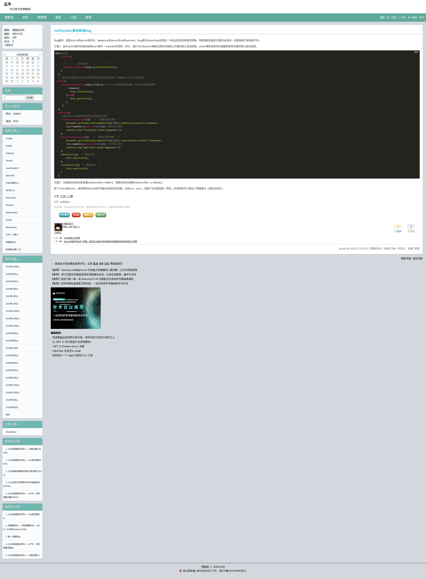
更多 (8, 415)
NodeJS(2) (11, 198)
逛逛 (106, 263)
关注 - (76, 227)
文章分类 (11, 424)
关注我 (76, 215)
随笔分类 (11, 131)
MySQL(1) (10, 190)
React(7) (10, 205)
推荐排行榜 (12, 507)
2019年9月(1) (12, 333)
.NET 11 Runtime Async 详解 (68, 346)
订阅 (73, 17)
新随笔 (41, 17)
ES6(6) (9, 146)
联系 (58, 17)
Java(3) (9, 161)
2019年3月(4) (12, 370)
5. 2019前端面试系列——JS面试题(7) (22, 555)
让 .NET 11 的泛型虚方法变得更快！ (72, 341)
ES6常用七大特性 (72, 238)
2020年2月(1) (12, 296)
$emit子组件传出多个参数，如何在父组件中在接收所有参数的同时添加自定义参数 (100, 241)
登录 (95, 263)
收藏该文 (88, 215)
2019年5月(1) (12, 363)
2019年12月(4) (12, 311)
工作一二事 (66, 196)
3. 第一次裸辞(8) (13, 537)
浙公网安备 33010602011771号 (200, 570)
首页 (25, 17)
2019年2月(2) (12, 378)
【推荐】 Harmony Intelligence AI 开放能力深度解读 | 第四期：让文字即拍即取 (94, 270)
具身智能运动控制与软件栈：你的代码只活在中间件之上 (83, 337)
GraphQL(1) (11, 432)
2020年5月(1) (12, 274)
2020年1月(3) (12, 304)
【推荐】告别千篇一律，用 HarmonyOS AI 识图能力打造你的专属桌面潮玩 (92, 279)
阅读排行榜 (12, 441)
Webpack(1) (11, 227)
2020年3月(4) (12, 289)
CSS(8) (9, 138)
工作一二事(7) (12, 235)
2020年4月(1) (12, 281)
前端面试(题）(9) (13, 249)
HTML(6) (10, 153)
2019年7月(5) (12, 348)
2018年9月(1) (12, 400)
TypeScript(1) (12, 212)
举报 (416, 248)
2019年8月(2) (12, 341)
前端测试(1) (11, 242)
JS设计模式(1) (12, 183)
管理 (88, 17)
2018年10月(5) (12, 392)
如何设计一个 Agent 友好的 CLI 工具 (72, 355)
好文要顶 (64, 215)
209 (14, 37)
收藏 (410, 248)
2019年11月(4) (12, 318)
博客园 (8, 17)
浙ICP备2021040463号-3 (232, 570)
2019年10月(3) (12, 326)
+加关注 (57, 233)
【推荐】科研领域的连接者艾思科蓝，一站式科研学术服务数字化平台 (89, 283)
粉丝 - (67, 227)
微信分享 (101, 215)
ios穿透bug (65, 202)
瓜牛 (7, 4)
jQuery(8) (10, 175)
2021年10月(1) (12, 267)
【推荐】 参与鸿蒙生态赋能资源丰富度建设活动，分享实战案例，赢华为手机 (93, 274)
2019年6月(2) (12, 355)
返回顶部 (418, 258)
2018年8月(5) (12, 407)
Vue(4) (9, 220)
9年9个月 (17, 33)
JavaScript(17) (12, 168)
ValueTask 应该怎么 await (66, 350)
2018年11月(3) (12, 385)
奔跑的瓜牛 (68, 224)
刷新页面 (406, 258)
